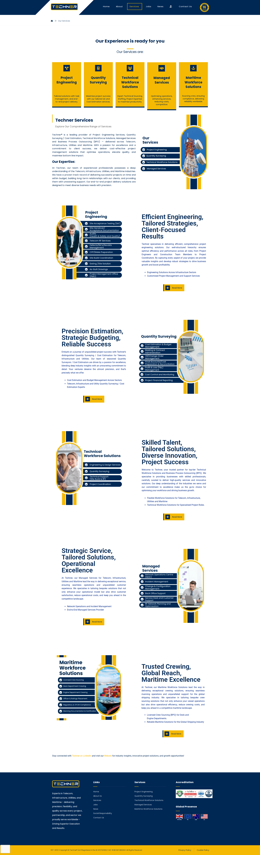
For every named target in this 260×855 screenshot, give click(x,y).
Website (108, 755)
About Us (97, 796)
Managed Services (143, 804)
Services (97, 800)
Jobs (95, 804)
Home (96, 791)
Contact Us (98, 817)
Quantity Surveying (143, 796)
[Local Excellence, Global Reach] (64, 6)
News (95, 809)
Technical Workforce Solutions (148, 800)
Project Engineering (143, 791)
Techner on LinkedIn (82, 755)
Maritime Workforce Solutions (148, 809)
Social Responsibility (102, 813)
